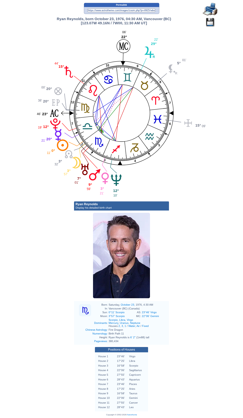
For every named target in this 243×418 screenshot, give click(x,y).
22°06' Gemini (150, 316)
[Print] (210, 9)
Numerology (99, 333)
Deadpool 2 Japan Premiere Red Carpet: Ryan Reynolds (121, 287)
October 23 (127, 304)
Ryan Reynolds (94, 206)
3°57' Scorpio (117, 316)
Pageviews (100, 341)
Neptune (135, 322)
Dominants (100, 322)
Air (138, 325)
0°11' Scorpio (117, 312)
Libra (122, 319)
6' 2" (133, 337)
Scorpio (113, 319)
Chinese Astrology (96, 329)
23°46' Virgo (149, 312)
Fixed (145, 325)
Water (131, 325)
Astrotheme (132, 415)
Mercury (113, 322)
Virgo (130, 319)
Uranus (124, 322)
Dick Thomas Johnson (119, 279)
